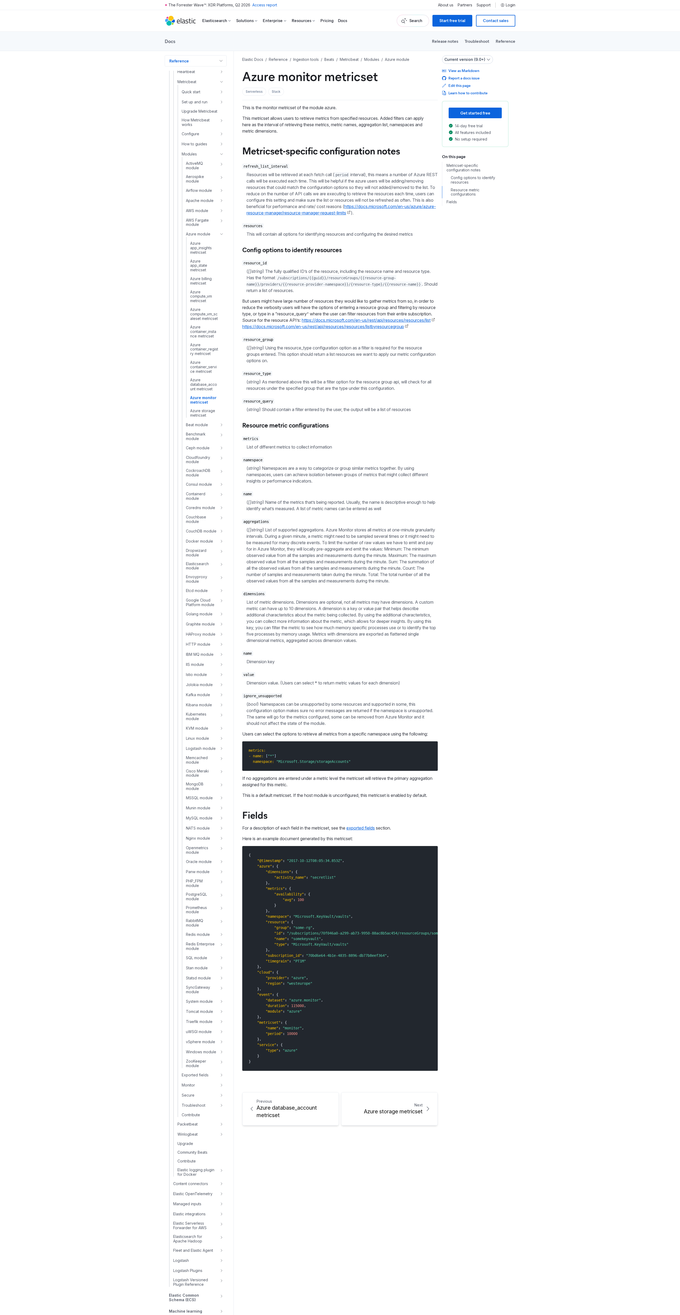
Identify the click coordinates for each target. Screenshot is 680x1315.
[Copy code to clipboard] (430, 750)
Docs (342, 20)
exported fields (360, 828)
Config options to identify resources (292, 249)
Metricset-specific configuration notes (321, 150)
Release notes (445, 41)
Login (510, 5)
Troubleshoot (477, 41)
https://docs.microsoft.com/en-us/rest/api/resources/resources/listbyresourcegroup (323, 326)
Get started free (475, 113)
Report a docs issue (463, 78)
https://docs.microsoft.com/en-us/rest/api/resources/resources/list (366, 320)
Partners (465, 5)
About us (445, 5)
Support (484, 5)
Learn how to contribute (467, 92)
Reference (505, 41)
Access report (264, 5)
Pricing (327, 20)
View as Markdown (463, 70)
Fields (254, 814)
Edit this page (459, 85)
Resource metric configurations (285, 425)
